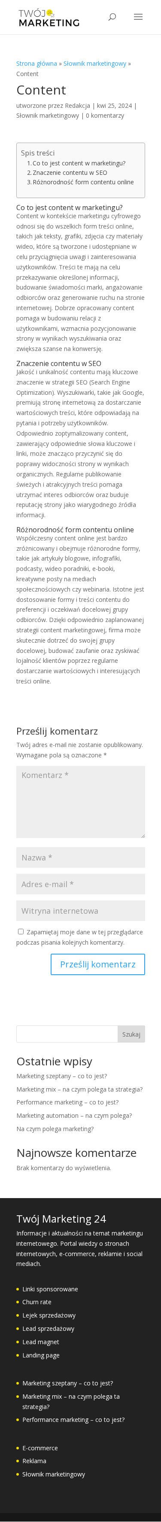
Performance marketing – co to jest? (67, 1102)
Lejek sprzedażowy (49, 1315)
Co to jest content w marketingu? (79, 163)
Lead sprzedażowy (48, 1328)
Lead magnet (40, 1342)
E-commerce (40, 1448)
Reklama (34, 1461)
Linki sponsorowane (50, 1289)
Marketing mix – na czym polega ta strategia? (79, 1089)
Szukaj (131, 1034)
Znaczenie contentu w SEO (70, 172)
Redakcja (77, 105)
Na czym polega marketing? (55, 1129)
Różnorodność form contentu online (83, 182)
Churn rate (37, 1302)
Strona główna (36, 63)
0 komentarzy (105, 115)
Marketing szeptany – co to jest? (61, 1076)
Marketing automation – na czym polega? (74, 1115)
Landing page (41, 1355)
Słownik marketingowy (95, 63)
